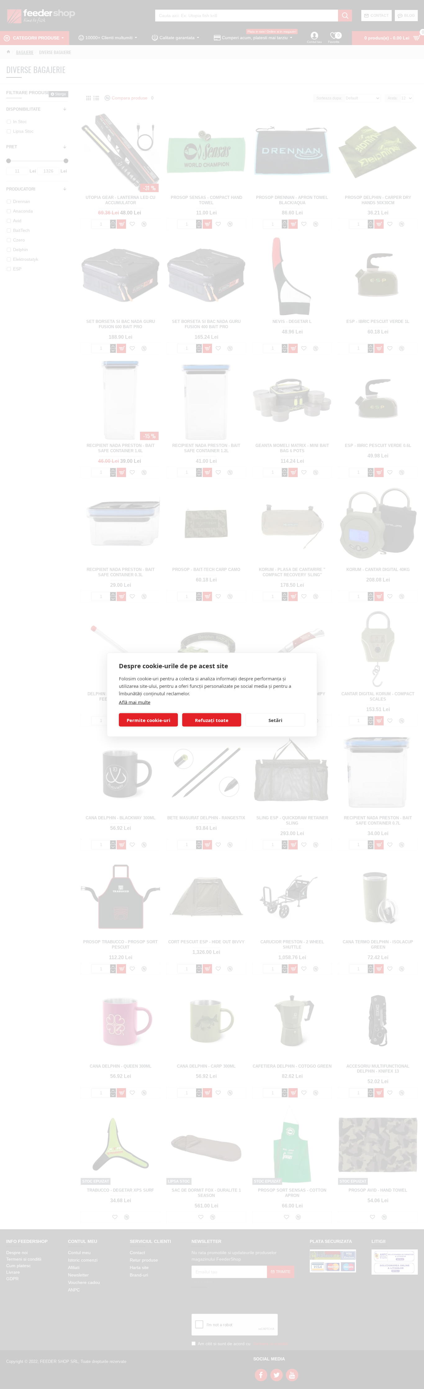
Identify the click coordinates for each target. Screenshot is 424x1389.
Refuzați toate (211, 720)
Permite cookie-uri (148, 720)
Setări (275, 720)
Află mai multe (134, 702)
